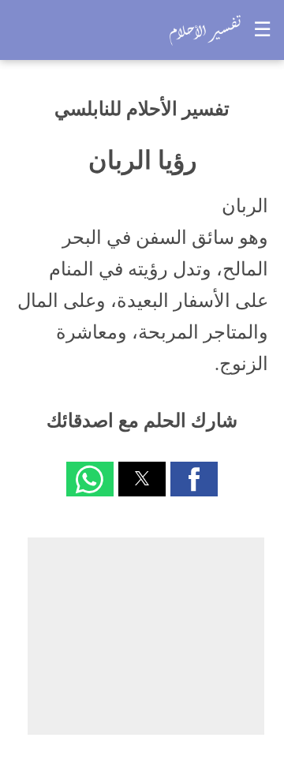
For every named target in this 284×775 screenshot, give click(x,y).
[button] (194, 479)
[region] (146, 636)
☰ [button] (262, 29)
